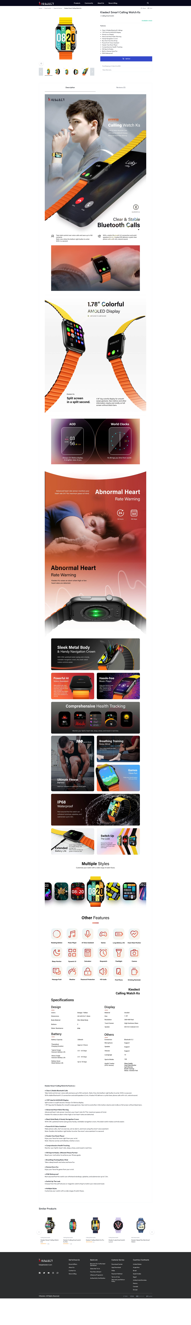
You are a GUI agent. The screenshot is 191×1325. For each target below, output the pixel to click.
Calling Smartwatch (108, 16)
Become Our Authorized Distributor (97, 1264)
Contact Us (72, 1270)
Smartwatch (47, 8)
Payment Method (117, 1274)
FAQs (113, 1270)
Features (103, 26)
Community (89, 3)
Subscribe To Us (95, 1268)
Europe (135, 1290)
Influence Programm (96, 1275)
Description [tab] (70, 87)
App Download (116, 1267)
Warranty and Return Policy (118, 1280)
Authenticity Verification (97, 1278)
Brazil (134, 1270)
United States (137, 1264)
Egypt (135, 1277)
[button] (143, 8)
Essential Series (58, 8)
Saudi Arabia (137, 1274)
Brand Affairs (73, 1264)
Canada (135, 1286)
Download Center (117, 1264)
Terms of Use (116, 1277)
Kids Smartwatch (135, 1237)
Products (77, 3)
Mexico (135, 1283)
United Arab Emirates (140, 1280)
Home (40, 8)
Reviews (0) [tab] (120, 87)
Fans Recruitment (95, 1272)
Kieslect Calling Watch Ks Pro (95, 1240)
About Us (101, 3)
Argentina (136, 1267)
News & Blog (113, 3)
